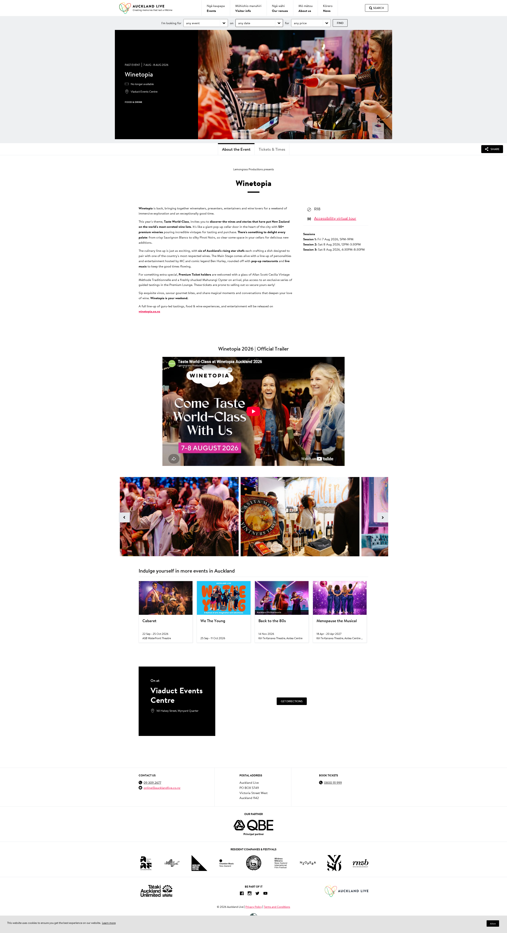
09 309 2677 (152, 782)
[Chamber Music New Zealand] (226, 862)
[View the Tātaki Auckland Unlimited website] (156, 891)
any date (244, 23)
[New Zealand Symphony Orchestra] (334, 863)
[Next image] (382, 517)
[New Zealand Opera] (308, 863)
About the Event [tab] (236, 149)
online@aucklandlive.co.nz (162, 787)
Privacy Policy (253, 907)
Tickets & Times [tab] (272, 149)
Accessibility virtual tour (335, 218)
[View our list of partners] (253, 825)
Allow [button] (493, 923)
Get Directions (292, 701)
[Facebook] (242, 894)
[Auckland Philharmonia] (172, 863)
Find (340, 23)
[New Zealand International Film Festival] (281, 863)
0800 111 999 (333, 782)
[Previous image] (124, 517)
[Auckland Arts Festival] (146, 863)
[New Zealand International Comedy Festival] (253, 863)
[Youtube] (265, 894)
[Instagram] (250, 894)
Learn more (109, 923)
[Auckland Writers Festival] (199, 863)
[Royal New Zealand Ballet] (360, 863)
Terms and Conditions (277, 907)
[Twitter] (257, 894)
